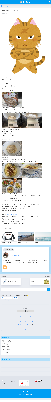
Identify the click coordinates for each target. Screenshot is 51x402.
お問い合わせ (22, 394)
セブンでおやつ (6, 344)
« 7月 (25, 329)
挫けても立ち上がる (7, 341)
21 (27, 321)
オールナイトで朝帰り (13, 214)
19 (23, 321)
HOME (26, 391)
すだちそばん (5, 353)
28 (27, 324)
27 (25, 324)
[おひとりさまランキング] (38, 381)
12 (23, 319)
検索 (48, 289)
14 (27, 319)
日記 (10, 228)
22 (30, 321)
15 (30, 319)
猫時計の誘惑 (5, 347)
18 (20, 321)
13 (25, 319)
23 (32, 321)
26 (23, 324)
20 (25, 321)
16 (32, 319)
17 (18, 321)
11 (20, 319)
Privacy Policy (29, 394)
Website (4, 270)
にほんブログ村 (5, 300)
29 (30, 324)
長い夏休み (26, 2)
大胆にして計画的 (6, 350)
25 (20, 324)
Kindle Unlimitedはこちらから (8, 302)
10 (18, 319)
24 (18, 324)
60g (26, 107)
